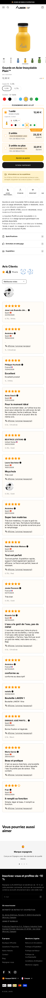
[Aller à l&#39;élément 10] (18, 60)
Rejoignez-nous (8, 962)
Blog (4, 958)
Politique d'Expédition (33, 947)
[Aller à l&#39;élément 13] (39, 60)
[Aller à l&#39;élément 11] (25, 60)
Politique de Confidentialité (30, 955)
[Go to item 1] (8, 292)
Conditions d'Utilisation (33, 961)
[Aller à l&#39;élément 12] (32, 60)
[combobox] (15, 120)
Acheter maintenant (23, 165)
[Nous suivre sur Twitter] (9, 972)
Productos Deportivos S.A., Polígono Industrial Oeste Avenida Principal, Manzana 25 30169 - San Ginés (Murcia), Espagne (22, 928)
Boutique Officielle (9, 943)
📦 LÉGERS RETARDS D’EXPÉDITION (23, 2)
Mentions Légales (32, 965)
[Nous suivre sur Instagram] (15, 972)
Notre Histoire (7, 951)
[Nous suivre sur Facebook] (3, 972)
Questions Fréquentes (10, 947)
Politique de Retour (32, 951)
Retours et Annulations (33, 943)
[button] (23, 112)
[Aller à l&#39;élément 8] (4, 60)
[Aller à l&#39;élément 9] (11, 60)
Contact (5, 954)
